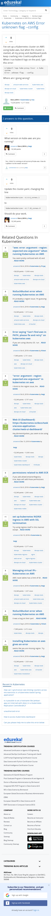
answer (9, 108)
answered (14, 146)
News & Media (9, 818)
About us (7, 814)
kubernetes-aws (37, 85)
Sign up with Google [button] (19, 895)
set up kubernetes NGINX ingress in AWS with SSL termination (27, 519)
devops (7, 85)
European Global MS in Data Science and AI (19, 801)
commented (12, 168)
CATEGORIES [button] (9, 861)
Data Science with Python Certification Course (20, 761)
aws (15, 364)
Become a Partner (33, 825)
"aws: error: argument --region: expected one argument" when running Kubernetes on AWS (30, 250)
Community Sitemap (11, 844)
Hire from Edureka (34, 829)
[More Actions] (46, 108)
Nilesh (43, 351)
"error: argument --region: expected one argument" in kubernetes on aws (28, 379)
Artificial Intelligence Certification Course (18, 765)
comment (20, 108)
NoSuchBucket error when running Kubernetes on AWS (28, 293)
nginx (33, 554)
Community (8, 833)
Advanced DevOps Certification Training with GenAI (22, 754)
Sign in (36, 910)
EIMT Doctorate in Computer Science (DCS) (19, 805)
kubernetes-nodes (20, 509)
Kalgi (30, 146)
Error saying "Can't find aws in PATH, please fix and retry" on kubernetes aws (29, 335)
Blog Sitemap (8, 840)
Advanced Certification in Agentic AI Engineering (21, 750)
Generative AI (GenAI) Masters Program (18, 775)
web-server (18, 558)
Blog (5, 829)
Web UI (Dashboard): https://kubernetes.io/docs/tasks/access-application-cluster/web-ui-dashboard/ (30, 424)
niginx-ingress (30, 558)
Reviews (7, 822)
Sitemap (7, 836)
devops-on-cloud (10, 89)
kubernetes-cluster (26, 89)
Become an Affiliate (34, 822)
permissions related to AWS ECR (30, 472)
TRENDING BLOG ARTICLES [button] (16, 866)
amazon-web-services (20, 85)
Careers (30, 814)
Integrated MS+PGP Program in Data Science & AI (22, 786)
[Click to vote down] (6, 42)
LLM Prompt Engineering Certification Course (20, 758)
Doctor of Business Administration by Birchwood (21, 782)
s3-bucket (32, 324)
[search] (46, 10)
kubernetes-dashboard (22, 465)
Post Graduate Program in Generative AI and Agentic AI (24, 778)
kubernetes (40, 89)
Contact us (8, 825)
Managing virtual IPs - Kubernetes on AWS (25, 572)
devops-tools (9, 93)
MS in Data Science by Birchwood (16, 790)
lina (32, 100)
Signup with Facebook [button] (20, 903)
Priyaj (43, 266)
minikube (37, 465)
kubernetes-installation (22, 674)
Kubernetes (25, 100)
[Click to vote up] (6, 37)
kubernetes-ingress (20, 554)
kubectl (23, 501)
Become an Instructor (35, 818)
